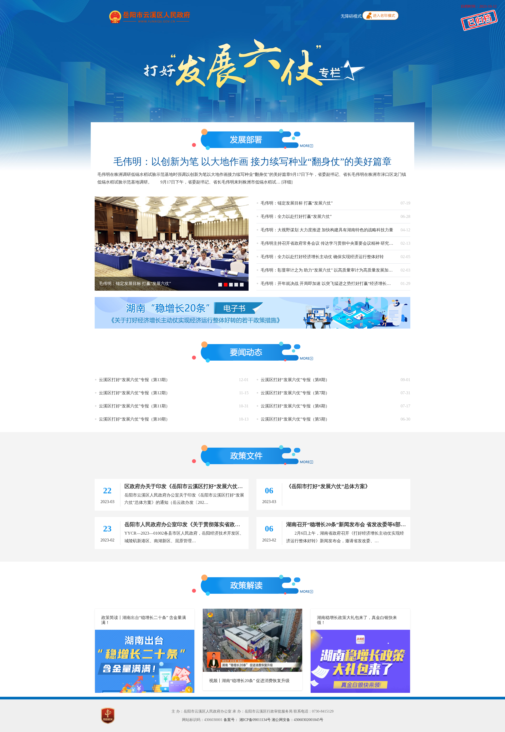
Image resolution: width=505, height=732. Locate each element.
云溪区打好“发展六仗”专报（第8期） (295, 379)
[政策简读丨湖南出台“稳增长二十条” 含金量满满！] (144, 660)
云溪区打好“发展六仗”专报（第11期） (134, 406)
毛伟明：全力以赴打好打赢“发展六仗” (296, 216)
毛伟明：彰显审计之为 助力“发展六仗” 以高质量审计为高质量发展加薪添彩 (331, 270)
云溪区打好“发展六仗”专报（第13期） (134, 379)
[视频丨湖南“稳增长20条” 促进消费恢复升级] (252, 639)
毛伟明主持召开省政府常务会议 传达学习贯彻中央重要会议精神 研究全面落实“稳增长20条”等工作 (352, 243)
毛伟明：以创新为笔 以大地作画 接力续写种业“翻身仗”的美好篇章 (252, 161)
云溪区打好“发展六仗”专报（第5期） (295, 419)
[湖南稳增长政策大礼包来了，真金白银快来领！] (360, 660)
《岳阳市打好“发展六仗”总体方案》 (328, 486)
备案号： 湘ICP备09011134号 (248, 720)
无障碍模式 (351, 16)
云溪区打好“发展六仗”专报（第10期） (134, 419)
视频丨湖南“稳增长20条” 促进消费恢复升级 (249, 680)
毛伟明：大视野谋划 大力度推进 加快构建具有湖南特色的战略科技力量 (327, 230)
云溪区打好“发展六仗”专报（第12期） (134, 393)
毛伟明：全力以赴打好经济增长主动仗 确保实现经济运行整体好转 (322, 256)
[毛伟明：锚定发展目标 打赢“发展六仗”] (172, 243)
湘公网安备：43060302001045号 (297, 720)
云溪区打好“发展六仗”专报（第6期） (295, 406)
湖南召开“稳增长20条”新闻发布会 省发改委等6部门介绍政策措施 (361, 524)
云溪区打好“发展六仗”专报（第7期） (295, 393)
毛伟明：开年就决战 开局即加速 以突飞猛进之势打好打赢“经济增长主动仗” (331, 283)
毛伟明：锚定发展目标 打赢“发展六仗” (135, 283)
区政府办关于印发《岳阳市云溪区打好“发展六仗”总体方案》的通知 (203, 486)
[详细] (286, 182)
